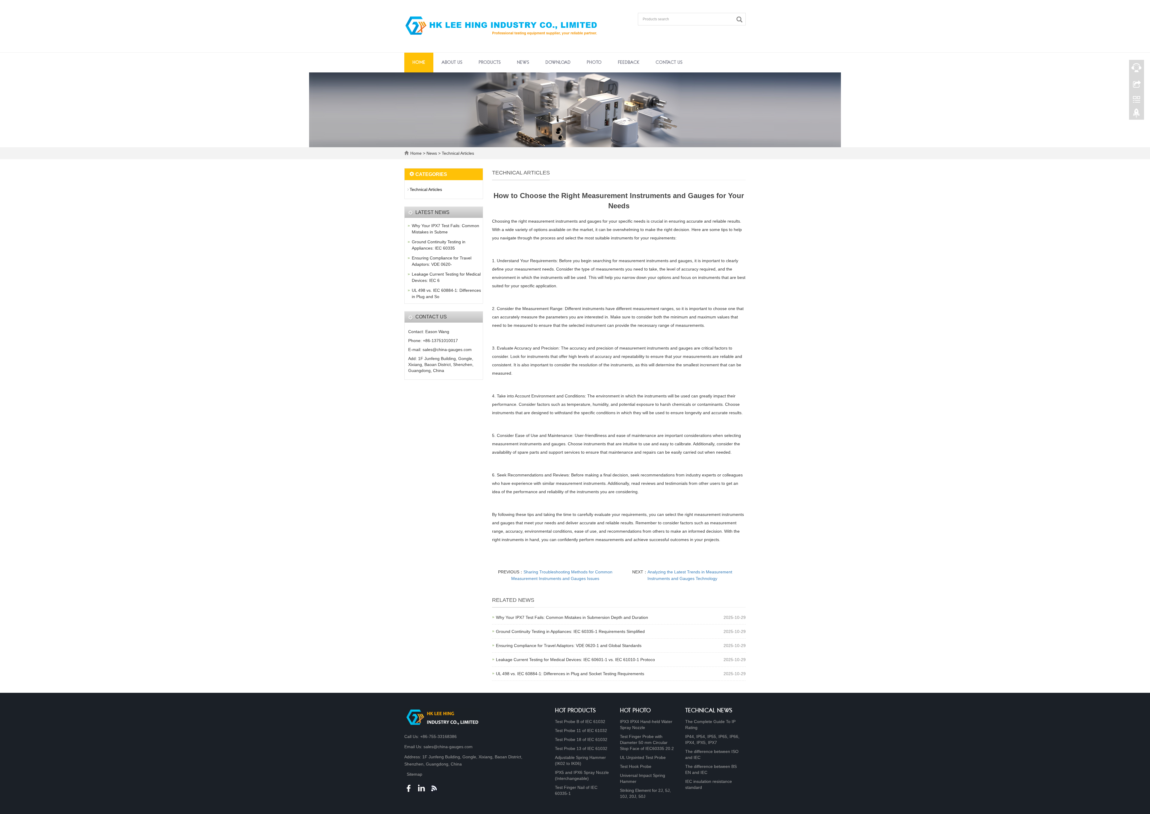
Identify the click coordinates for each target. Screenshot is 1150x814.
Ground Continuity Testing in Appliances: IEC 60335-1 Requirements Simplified (570, 631)
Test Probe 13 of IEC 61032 (581, 748)
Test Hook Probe (635, 766)
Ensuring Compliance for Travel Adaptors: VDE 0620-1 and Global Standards (568, 645)
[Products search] (740, 20)
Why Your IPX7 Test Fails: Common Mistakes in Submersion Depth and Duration (572, 617)
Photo (594, 62)
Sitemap (414, 774)
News (523, 62)
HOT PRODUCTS (575, 710)
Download (558, 62)
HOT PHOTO (635, 710)
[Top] (1136, 114)
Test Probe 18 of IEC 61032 (581, 739)
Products (490, 62)
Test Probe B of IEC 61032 (580, 721)
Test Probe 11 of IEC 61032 (581, 730)
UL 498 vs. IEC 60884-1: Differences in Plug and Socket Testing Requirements (570, 673)
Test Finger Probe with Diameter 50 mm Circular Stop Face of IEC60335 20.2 (647, 742)
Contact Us (669, 62)
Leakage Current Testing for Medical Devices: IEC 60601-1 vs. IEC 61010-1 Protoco (575, 659)
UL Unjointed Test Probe (643, 757)
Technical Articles (457, 153)
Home (418, 62)
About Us (451, 62)
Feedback (628, 62)
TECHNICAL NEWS (709, 710)
